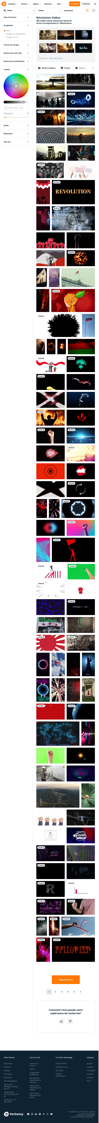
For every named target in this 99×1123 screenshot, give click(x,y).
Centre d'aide (61, 1063)
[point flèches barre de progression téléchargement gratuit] (81, 489)
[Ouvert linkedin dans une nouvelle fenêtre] (36, 1114)
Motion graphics (49, 68)
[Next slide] (91, 68)
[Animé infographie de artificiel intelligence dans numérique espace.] (73, 690)
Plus (59, 4)
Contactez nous (62, 1067)
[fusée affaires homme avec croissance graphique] (81, 889)
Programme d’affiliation (34, 1073)
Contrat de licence (34, 1064)
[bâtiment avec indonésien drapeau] (78, 277)
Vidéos (36, 4)
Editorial (47, 4)
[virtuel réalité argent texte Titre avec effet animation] (81, 607)
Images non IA (12, 37)
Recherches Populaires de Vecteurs (35, 1080)
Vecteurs (11, 4)
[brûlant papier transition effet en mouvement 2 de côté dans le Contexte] (50, 489)
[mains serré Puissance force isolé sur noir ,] (50, 436)
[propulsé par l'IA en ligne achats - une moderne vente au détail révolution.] (50, 835)
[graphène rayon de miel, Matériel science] (50, 135)
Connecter (86, 4)
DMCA (32, 1069)
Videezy (7, 1070)
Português (91, 1070)
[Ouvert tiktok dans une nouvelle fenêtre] (44, 1114)
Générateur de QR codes (10, 1101)
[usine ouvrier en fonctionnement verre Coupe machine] (50, 773)
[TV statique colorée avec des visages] (81, 453)
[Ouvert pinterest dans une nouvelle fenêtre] (40, 1114)
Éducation (8, 1077)
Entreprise (8, 1074)
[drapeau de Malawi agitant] (81, 346)
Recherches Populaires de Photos (35, 1088)
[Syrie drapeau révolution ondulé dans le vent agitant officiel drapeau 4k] (50, 625)
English (90, 1063)
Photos (24, 4)
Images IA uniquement (16, 34)
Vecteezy (7, 1067)
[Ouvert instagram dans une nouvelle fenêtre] (32, 1114)
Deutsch (90, 1074)
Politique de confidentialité (85, 1115)
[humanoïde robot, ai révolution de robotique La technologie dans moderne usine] (50, 170)
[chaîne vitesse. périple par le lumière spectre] (58, 690)
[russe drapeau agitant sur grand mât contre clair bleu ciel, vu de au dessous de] (88, 325)
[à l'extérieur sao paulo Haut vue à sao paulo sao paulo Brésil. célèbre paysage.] (41, 508)
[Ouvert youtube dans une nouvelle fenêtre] (51, 1114)
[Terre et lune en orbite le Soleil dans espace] (81, 756)
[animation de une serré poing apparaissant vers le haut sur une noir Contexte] (50, 240)
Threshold (8, 113)
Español (90, 1067)
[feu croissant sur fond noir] (50, 382)
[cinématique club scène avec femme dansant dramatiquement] (43, 218)
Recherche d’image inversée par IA (11, 1086)
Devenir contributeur (61, 1075)
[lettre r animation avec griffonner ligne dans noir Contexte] (50, 889)
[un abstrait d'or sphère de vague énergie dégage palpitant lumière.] (51, 346)
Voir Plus (83, 48)
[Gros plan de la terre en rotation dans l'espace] (81, 712)
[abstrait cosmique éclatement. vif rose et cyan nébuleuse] (43, 550)
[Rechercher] (87, 10)
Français (90, 1077)
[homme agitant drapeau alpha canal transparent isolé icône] (73, 550)
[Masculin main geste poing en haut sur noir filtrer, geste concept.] (81, 907)
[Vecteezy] (3, 3)
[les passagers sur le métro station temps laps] (50, 100)
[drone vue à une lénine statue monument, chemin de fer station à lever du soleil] (81, 135)
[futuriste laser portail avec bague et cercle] (43, 690)
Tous (8, 30)
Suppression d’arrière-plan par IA (11, 1094)
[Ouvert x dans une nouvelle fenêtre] (48, 1114)
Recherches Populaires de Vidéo (35, 1095)
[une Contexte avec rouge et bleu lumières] (54, 508)
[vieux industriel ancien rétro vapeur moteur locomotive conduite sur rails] (50, 82)
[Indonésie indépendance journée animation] (50, 364)
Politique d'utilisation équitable (82, 1117)
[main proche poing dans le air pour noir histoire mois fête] (81, 240)
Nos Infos (59, 1070)
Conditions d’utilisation (87, 1114)
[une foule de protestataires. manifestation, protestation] (80, 170)
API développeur (10, 1081)
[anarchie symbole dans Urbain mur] (73, 218)
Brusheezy (8, 1063)
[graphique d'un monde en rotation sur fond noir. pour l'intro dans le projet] (81, 364)
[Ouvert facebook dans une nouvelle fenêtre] (28, 1114)
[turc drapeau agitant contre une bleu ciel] (58, 664)
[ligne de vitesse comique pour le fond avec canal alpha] (50, 589)
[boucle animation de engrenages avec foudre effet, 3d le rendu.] (81, 100)
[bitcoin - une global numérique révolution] (57, 733)
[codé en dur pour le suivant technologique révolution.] (50, 607)
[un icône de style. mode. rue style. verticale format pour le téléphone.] (54, 277)
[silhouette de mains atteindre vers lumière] (40, 346)
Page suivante (66, 979)
